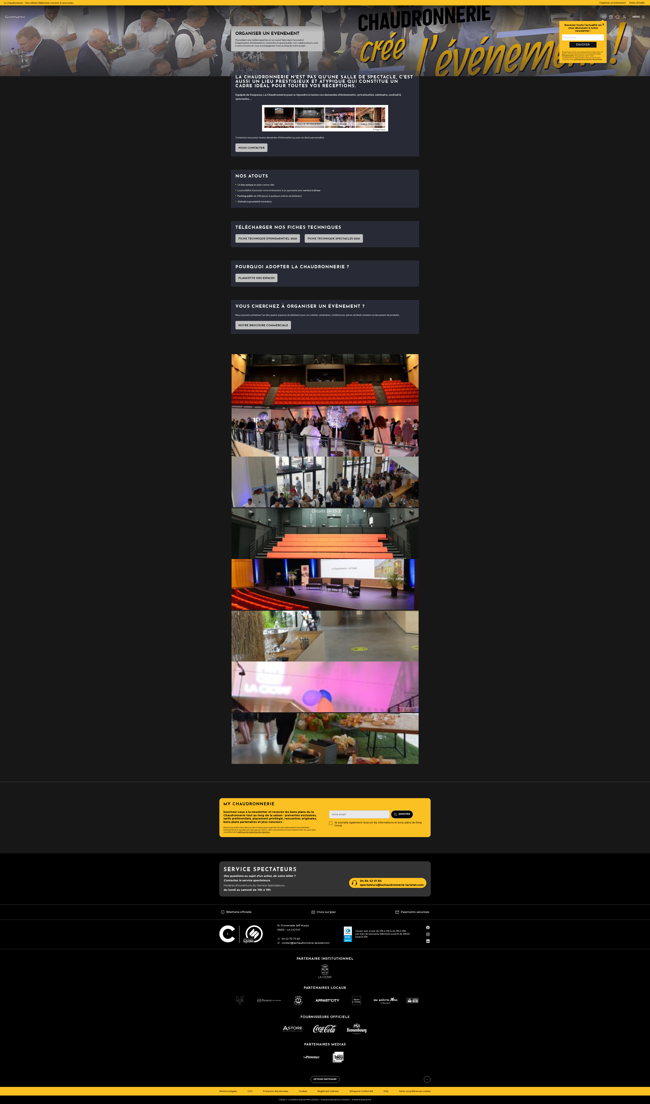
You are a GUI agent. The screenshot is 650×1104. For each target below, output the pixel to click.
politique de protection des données (588, 59)
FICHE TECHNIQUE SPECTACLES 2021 (334, 238)
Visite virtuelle (637, 2)
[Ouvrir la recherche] (617, 17)
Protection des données (275, 1091)
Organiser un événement (612, 2)
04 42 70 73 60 (291, 938)
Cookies (303, 1091)
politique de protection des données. (254, 832)
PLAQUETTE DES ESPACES (256, 278)
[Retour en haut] (427, 1079)
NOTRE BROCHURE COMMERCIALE (263, 325)
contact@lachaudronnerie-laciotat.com (305, 942)
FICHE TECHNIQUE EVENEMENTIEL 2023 (267, 238)
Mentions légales (228, 1091)
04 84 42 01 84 (371, 880)
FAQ (386, 1091)
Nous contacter (251, 148)
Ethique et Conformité (361, 1091)
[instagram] (428, 934)
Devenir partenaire (325, 1079)
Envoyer (583, 44)
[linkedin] (428, 941)
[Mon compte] (624, 17)
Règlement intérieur (328, 1091)
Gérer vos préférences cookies (415, 1091)
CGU (250, 1091)
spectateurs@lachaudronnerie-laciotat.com (392, 885)
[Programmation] (610, 17)
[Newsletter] (604, 17)
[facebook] (428, 927)
